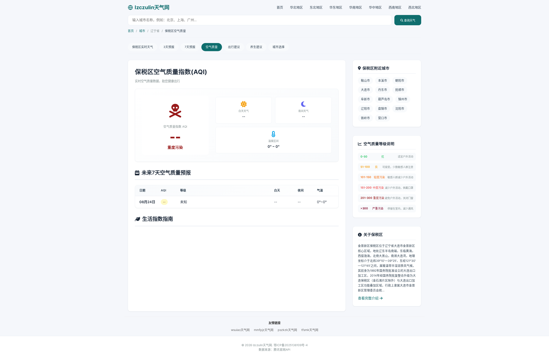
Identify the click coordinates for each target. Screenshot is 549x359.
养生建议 (256, 47)
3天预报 (168, 47)
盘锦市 (382, 108)
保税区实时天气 (142, 47)
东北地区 (316, 7)
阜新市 (365, 99)
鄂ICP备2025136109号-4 (291, 345)
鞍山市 (365, 80)
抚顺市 (399, 89)
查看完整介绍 (369, 298)
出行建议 (234, 47)
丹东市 (382, 89)
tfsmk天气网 (309, 330)
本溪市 (382, 80)
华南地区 (355, 7)
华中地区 (375, 7)
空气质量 (212, 47)
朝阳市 (399, 80)
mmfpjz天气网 (263, 330)
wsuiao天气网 (240, 330)
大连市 (365, 89)
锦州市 (402, 99)
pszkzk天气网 (287, 330)
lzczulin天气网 (152, 7)
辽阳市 (365, 108)
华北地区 (296, 7)
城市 (142, 31)
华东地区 (335, 7)
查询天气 (409, 20)
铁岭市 (365, 118)
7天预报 (190, 47)
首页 (280, 7)
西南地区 (395, 7)
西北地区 (414, 7)
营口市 (382, 118)
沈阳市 (399, 108)
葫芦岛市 (384, 99)
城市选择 (279, 47)
